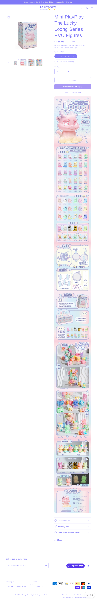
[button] (5, 8)
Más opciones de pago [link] (73, 92)
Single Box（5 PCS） (67, 56)
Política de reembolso (51, 595)
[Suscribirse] (45, 565)
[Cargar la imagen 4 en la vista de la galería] (39, 62)
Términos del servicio (84, 595)
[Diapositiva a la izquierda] (8, 62)
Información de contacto (83, 597)
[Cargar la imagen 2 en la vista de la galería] (23, 62)
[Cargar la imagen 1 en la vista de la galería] (15, 62)
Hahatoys (24, 595)
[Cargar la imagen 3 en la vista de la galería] (31, 62)
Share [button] (59, 540)
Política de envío (67, 597)
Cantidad (57, 67)
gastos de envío (77, 45)
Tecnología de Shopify (34, 595)
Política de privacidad (68, 595)
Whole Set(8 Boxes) (66, 62)
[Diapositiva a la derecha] (45, 62)
